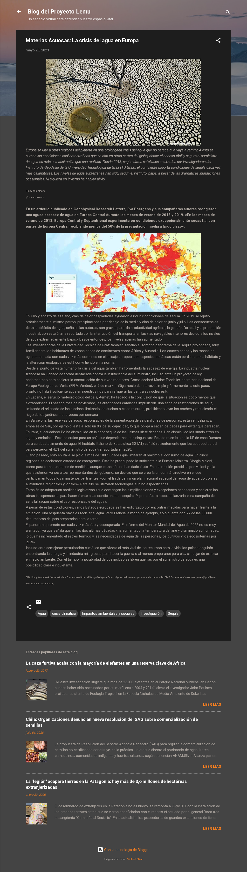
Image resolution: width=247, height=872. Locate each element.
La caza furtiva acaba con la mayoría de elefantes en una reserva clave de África (105, 663)
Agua (42, 613)
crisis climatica (64, 613)
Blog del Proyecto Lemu (59, 11)
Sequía (173, 613)
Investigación (151, 613)
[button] (218, 41)
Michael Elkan (135, 859)
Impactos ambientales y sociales (108, 613)
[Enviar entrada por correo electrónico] (38, 604)
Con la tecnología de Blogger (126, 850)
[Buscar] (228, 13)
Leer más (212, 704)
